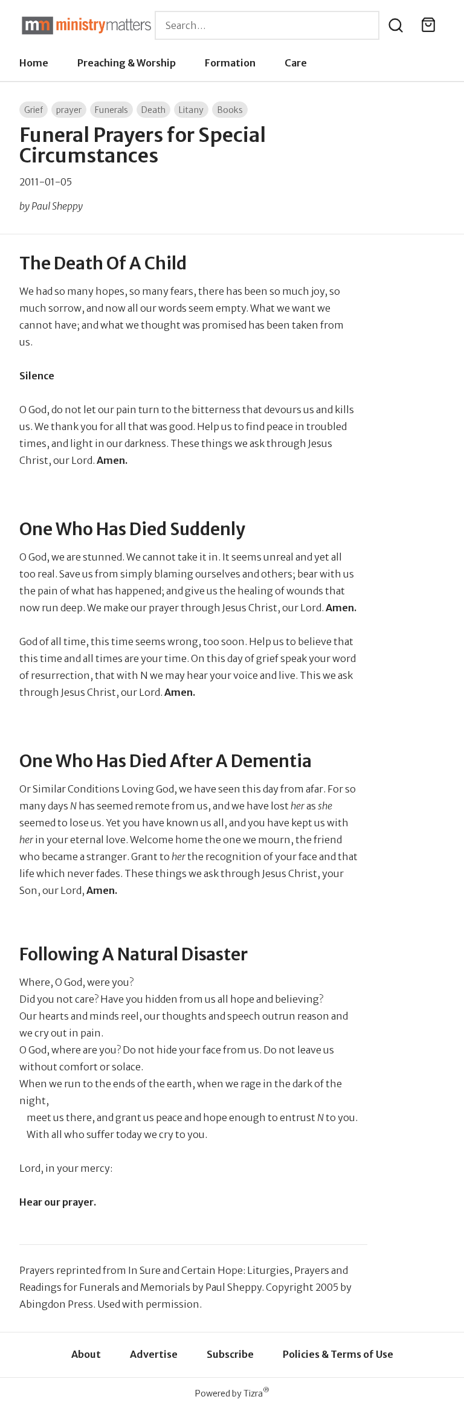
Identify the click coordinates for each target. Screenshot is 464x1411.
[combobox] (267, 25)
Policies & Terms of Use (338, 1354)
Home (33, 63)
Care (296, 63)
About (86, 1354)
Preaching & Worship (126, 63)
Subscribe (230, 1354)
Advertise (154, 1354)
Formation (230, 63)
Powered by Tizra (232, 1393)
